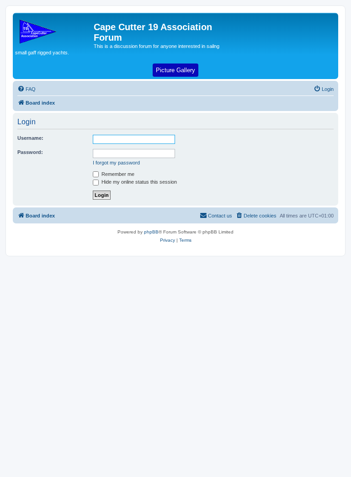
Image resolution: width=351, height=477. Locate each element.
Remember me (117, 174)
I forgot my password (116, 162)
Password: (30, 152)
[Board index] (54, 29)
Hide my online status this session (138, 182)
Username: (30, 138)
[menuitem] (26, 89)
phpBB (151, 231)
